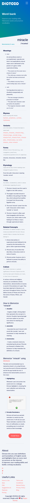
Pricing (4, 492)
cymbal (19, 118)
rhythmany (6, 120)
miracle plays (11, 140)
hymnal (5, 118)
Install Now (15, 436)
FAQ (3, 485)
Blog (17, 490)
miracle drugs (7, 135)
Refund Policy (20, 485)
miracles (11, 132)
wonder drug (17, 135)
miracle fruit (7, 137)
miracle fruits (16, 137)
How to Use (6, 480)
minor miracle (13, 142)
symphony (12, 118)
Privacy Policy (20, 487)
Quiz (3, 483)
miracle (5, 132)
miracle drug (19, 132)
